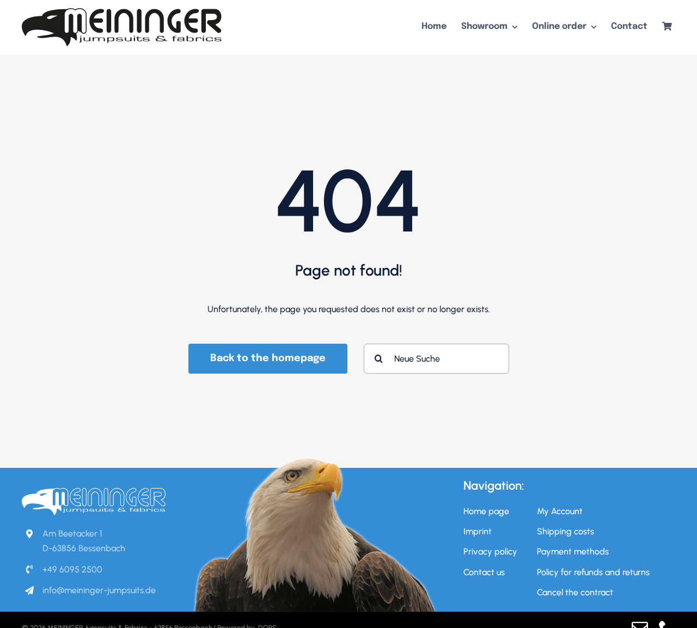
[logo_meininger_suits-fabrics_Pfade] (122, 12)
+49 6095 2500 (72, 569)
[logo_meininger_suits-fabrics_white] (94, 492)
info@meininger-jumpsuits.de (99, 590)
